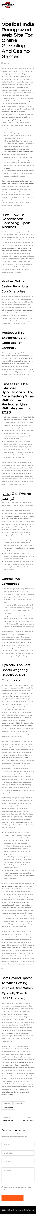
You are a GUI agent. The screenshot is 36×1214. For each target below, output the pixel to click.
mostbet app (7, 1103)
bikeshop (4, 18)
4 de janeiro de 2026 (20, 16)
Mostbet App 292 (8, 16)
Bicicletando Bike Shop (14, 1210)
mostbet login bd (8, 1107)
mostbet (13, 112)
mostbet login (19, 1103)
